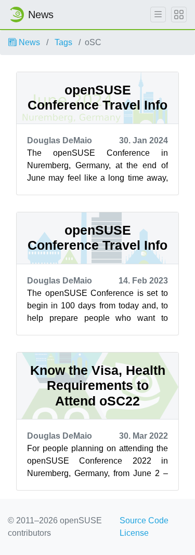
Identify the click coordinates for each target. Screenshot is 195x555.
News (28, 42)
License (134, 533)
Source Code (144, 520)
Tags (63, 42)
